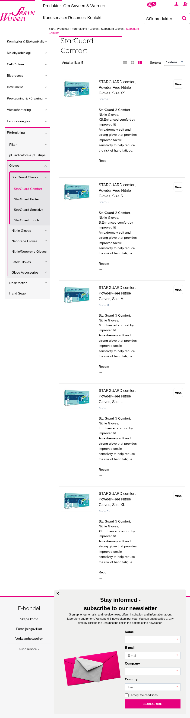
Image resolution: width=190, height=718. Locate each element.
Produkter (52, 5)
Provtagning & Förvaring (25, 98)
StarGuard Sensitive (28, 210)
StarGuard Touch (26, 220)
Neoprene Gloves (24, 241)
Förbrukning (79, 28)
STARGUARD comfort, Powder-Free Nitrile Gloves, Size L (117, 396)
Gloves (94, 28)
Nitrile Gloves (21, 230)
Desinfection (18, 283)
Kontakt (94, 17)
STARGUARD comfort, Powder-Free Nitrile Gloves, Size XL (117, 499)
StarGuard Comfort (28, 189)
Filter (13, 144)
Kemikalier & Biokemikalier (26, 41)
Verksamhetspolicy (29, 638)
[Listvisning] (125, 62)
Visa (178, 84)
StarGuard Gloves (112, 28)
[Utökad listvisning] (140, 62)
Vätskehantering (19, 110)
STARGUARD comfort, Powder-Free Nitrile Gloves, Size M (117, 293)
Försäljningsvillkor (29, 629)
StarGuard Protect (27, 199)
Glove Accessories (25, 272)
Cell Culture (15, 64)
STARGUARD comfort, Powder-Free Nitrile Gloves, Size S (117, 190)
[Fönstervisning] (132, 62)
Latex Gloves (21, 262)
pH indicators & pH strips (27, 155)
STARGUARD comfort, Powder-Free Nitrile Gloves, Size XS (117, 87)
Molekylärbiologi (19, 53)
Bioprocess (15, 75)
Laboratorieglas (18, 121)
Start (51, 28)
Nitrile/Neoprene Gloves (29, 251)
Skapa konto (29, 619)
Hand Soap (17, 293)
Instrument (15, 87)
